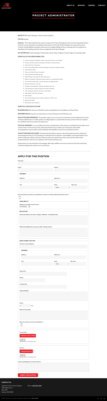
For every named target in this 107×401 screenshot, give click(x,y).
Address (22, 178)
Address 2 (57, 178)
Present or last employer (27, 244)
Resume (22, 348)
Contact (101, 5)
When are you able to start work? (29, 204)
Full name (20, 160)
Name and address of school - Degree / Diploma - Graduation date (39, 214)
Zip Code (74, 184)
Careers (91, 5)
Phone (56, 167)
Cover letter (23, 332)
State (55, 184)
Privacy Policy (35, 398)
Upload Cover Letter (28, 335)
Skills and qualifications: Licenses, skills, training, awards (36, 226)
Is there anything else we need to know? (29, 361)
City (21, 184)
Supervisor (23, 271)
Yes (20, 196)
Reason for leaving (25, 309)
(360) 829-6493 (37, 386)
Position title (23, 284)
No (20, 198)
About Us (70, 5)
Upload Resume (26, 351)
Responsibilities (24, 290)
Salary (21, 303)
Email (19, 167)
